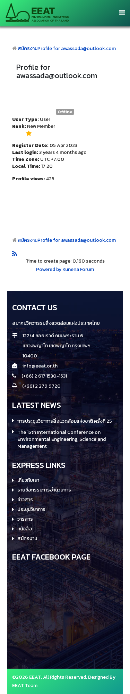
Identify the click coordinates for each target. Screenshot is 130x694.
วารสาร (25, 519)
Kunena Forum (78, 269)
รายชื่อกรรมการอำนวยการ (44, 490)
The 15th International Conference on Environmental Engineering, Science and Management (61, 439)
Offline (65, 112)
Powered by (48, 269)
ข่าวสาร (25, 499)
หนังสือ (24, 529)
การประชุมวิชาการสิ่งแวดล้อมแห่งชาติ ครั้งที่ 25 (64, 421)
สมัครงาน (27, 48)
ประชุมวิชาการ (31, 509)
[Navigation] (122, 12)
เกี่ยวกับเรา (28, 480)
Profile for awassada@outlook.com (76, 48)
